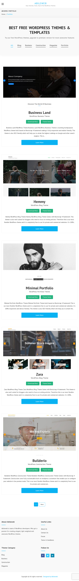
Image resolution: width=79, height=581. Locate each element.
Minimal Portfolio (39, 288)
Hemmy (39, 201)
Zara (39, 374)
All (12, 45)
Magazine (53, 45)
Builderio (40, 460)
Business (28, 45)
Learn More (39, 142)
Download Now (33, 122)
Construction (41, 45)
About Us (44, 529)
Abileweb (41, 3)
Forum (43, 536)
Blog (19, 45)
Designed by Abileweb (50, 577)
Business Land (39, 112)
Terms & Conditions (47, 540)
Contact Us (44, 533)
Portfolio (64, 45)
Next (42, 504)
